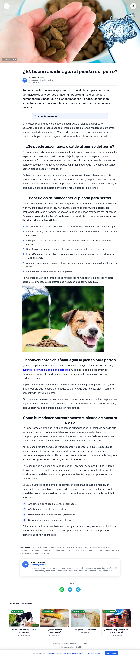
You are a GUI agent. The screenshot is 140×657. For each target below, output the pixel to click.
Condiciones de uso (71, 644)
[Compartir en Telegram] (70, 589)
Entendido (111, 653)
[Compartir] (133, 6)
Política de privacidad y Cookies (70, 647)
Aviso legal (56, 644)
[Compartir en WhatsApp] (62, 589)
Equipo (85, 644)
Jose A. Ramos (38, 78)
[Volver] (7, 6)
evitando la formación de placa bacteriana (46, 369)
